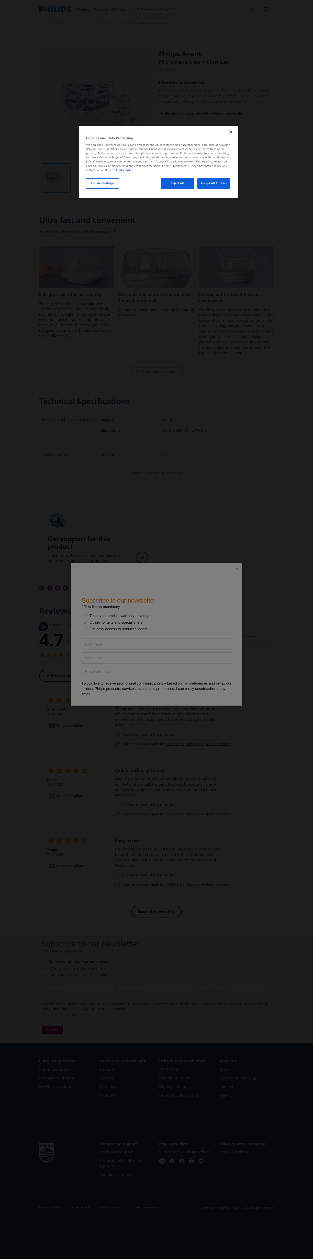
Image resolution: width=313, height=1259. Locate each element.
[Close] (230, 131)
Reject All (177, 183)
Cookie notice (124, 170)
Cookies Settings (102, 183)
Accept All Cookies (214, 183)
